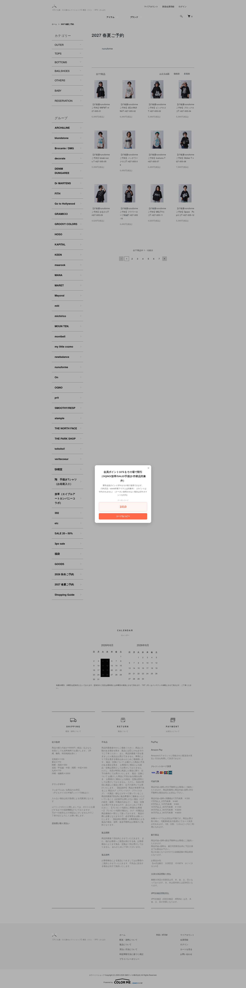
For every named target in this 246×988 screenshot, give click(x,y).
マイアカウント (151, 6)
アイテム (110, 17)
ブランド (134, 17)
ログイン (182, 6)
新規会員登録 (168, 6)
